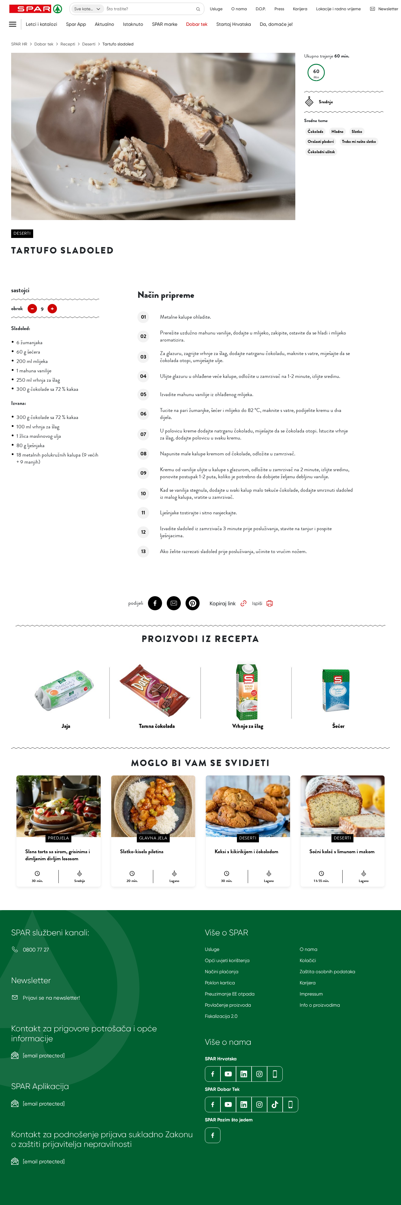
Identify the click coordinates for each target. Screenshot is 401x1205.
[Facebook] (212, 1074)
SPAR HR (19, 44)
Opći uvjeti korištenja (227, 960)
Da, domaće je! (276, 24)
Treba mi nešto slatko (359, 141)
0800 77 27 (35, 950)
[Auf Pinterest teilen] (193, 603)
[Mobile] (275, 1074)
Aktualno (104, 24)
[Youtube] (228, 1074)
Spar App (76, 24)
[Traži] (198, 9)
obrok (17, 308)
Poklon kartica (220, 983)
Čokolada (315, 132)
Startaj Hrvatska (233, 24)
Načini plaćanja (221, 971)
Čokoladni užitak (321, 152)
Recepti (67, 44)
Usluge (212, 949)
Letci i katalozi (41, 24)
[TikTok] (275, 1104)
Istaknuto (133, 24)
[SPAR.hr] (36, 9)
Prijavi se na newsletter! (50, 998)
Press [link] (279, 8)
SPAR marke (164, 24)
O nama (308, 949)
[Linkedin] (244, 1074)
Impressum (311, 994)
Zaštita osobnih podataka (327, 971)
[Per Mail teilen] (174, 603)
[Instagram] (259, 1074)
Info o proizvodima (320, 1005)
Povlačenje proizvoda (228, 1005)
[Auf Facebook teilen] (155, 603)
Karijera (308, 983)
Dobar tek (197, 24)
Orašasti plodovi (321, 141)
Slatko (357, 132)
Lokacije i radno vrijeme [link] (338, 8)
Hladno (337, 132)
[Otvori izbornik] (15, 24)
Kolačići (308, 960)
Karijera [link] (300, 8)
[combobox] (87, 8)
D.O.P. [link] (261, 8)
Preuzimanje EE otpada (230, 994)
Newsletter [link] (388, 8)
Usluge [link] (216, 8)
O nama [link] (239, 8)
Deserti (88, 44)
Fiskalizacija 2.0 (221, 1016)
